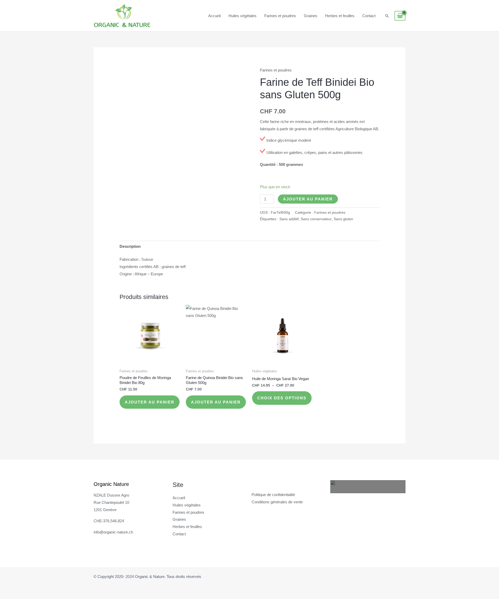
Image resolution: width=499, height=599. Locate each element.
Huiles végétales (242, 16)
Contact (369, 16)
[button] (387, 16)
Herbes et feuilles (339, 16)
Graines (310, 16)
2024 (130, 576)
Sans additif (289, 219)
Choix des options (281, 398)
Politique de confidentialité (273, 494)
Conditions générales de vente (277, 502)
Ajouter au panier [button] (149, 402)
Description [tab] (130, 246)
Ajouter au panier (308, 199)
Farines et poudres (280, 16)
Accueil (214, 16)
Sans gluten (343, 219)
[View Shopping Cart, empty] (400, 16)
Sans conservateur (316, 219)
